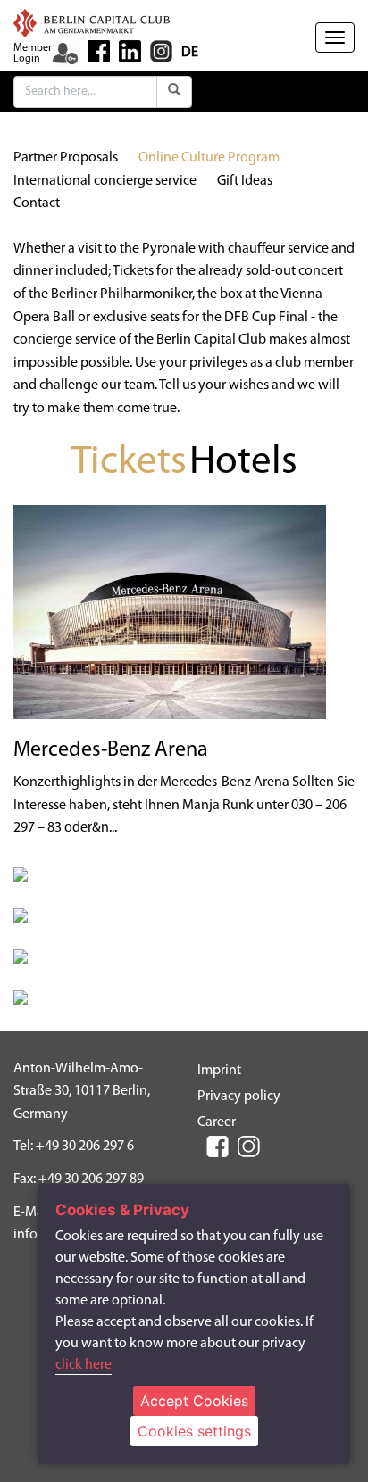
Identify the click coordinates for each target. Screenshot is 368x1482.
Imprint (219, 1071)
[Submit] (174, 92)
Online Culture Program (209, 158)
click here (83, 1365)
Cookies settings (194, 1431)
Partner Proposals (65, 158)
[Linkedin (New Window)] (130, 51)
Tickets (129, 463)
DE (189, 53)
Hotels (243, 463)
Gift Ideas (244, 181)
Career (216, 1122)
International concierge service (105, 181)
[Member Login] (65, 53)
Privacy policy (238, 1096)
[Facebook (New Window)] (99, 51)
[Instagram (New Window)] (161, 51)
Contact (36, 203)
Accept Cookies (194, 1401)
